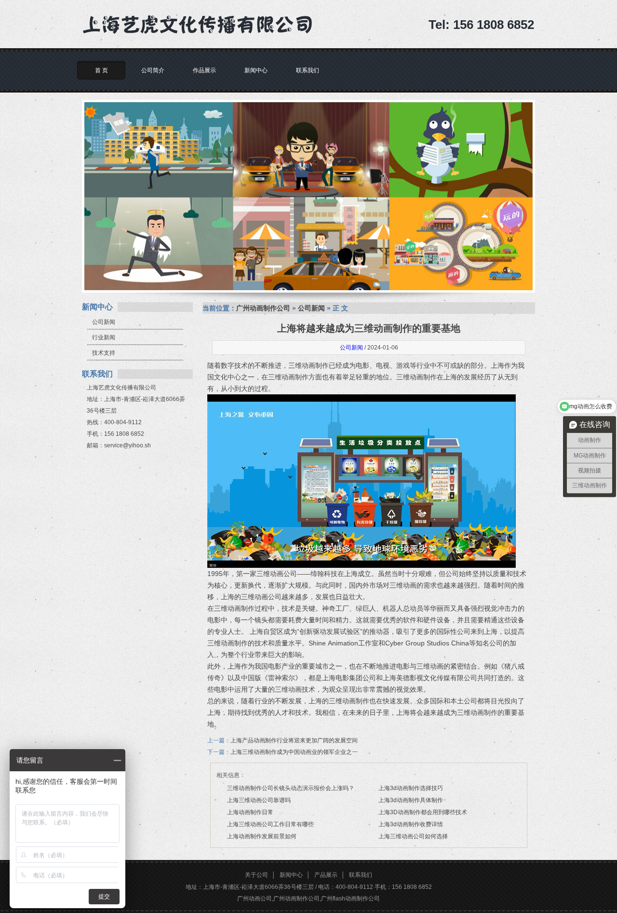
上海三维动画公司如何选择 (413, 836)
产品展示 (325, 875)
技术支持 (103, 352)
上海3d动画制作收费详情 (410, 824)
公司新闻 (103, 322)
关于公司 (256, 875)
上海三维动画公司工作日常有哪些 (270, 824)
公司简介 (152, 70)
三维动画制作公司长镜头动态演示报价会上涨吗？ (290, 788)
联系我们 (307, 70)
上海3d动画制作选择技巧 (410, 788)
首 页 (101, 70)
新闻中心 (256, 70)
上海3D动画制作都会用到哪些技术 (422, 812)
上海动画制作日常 (250, 812)
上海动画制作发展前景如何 (261, 836)
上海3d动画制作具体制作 (410, 800)
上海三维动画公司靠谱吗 (259, 800)
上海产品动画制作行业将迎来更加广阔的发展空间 (294, 740)
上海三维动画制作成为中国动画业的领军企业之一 (294, 752)
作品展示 (204, 70)
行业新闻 (103, 337)
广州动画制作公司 (263, 308)
